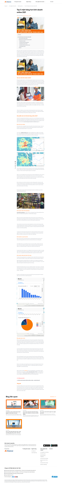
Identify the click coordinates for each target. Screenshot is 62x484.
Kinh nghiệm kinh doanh (40, 1)
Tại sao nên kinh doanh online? (23, 38)
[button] (15, 167)
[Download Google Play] (54, 445)
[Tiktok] (16, 476)
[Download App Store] (46, 445)
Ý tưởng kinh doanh (17, 1)
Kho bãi (51, 1)
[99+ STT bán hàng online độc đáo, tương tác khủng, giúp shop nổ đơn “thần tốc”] (14, 424)
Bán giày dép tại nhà (22, 46)
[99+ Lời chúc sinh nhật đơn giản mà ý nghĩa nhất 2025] (48, 404)
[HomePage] (8, 1)
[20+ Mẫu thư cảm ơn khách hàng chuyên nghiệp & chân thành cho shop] (14, 404)
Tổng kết (20, 47)
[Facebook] (13, 476)
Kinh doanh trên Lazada (44, 462)
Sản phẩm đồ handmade (21, 212)
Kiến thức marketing (43, 464)
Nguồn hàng (28, 1)
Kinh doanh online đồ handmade (24, 42)
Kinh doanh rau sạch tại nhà (23, 43)
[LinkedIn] (12, 476)
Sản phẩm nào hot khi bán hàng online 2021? (25, 39)
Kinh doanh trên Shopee (44, 458)
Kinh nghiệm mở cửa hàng (44, 452)
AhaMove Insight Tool (24, 132)
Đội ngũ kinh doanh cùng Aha (27, 15)
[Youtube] (15, 476)
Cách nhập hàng (34, 452)
